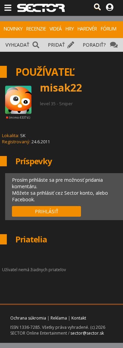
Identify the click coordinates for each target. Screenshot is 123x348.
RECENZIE (36, 28)
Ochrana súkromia (28, 318)
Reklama (59, 318)
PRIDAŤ (56, 44)
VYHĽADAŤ (17, 44)
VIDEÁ (56, 28)
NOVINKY (12, 28)
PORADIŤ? (94, 44)
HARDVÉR (87, 28)
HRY (69, 28)
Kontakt (78, 318)
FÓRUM (108, 28)
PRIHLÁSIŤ (46, 211)
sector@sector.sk (87, 333)
